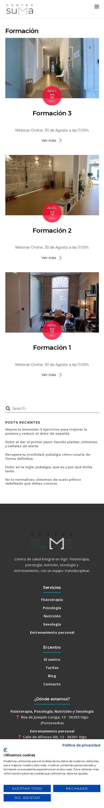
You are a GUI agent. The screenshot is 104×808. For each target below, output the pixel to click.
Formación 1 (52, 347)
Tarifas (52, 667)
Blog (52, 675)
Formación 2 (52, 230)
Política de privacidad (81, 745)
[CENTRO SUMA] (19, 13)
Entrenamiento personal (52, 632)
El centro (52, 659)
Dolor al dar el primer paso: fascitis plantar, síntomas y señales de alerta (51, 444)
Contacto (52, 684)
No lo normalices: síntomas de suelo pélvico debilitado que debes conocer (43, 482)
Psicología (52, 607)
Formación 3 (52, 113)
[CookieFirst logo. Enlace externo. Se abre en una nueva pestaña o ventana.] (5, 750)
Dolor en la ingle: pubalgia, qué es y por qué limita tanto (48, 469)
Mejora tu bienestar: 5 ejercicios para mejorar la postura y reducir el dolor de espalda (46, 431)
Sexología (52, 624)
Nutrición (52, 615)
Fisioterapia (52, 599)
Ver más (49, 140)
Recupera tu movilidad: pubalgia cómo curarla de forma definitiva (47, 456)
